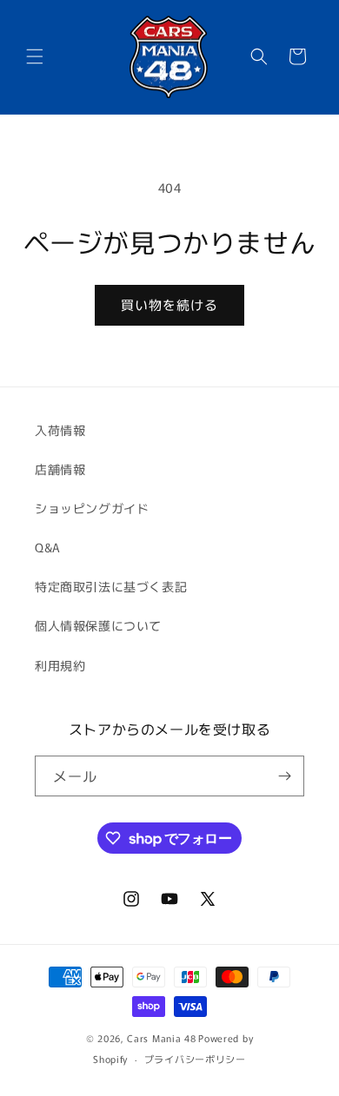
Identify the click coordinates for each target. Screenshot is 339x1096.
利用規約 (60, 665)
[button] (35, 56)
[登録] (284, 776)
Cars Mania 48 (161, 1038)
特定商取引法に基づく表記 (111, 586)
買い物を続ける (169, 304)
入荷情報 (60, 430)
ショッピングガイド (92, 508)
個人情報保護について (98, 625)
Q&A (48, 547)
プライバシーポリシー (195, 1059)
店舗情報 (60, 469)
